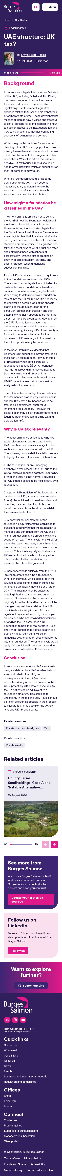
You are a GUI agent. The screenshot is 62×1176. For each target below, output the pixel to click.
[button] (11, 844)
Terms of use (12, 1158)
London (8, 1106)
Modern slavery (13, 1170)
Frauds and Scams (15, 1164)
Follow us (18, 950)
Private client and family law (22, 728)
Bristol (7, 1095)
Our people (10, 1045)
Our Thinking (22, 20)
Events (8, 1071)
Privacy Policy (32, 1158)
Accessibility (37, 1164)
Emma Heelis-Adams (33, 54)
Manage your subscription (19, 1136)
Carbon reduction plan (39, 1170)
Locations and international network (25, 1076)
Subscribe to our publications (21, 1130)
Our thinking (11, 1055)
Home (7, 20)
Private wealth (14, 745)
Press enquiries (13, 1125)
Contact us (10, 1120)
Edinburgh (10, 1101)
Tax (46, 728)
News (7, 1066)
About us (9, 1060)
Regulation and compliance (20, 1081)
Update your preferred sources (27, 899)
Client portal (11, 1141)
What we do (11, 1050)
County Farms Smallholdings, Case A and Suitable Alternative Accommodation (29, 785)
